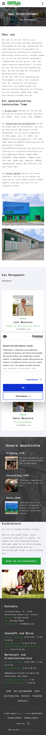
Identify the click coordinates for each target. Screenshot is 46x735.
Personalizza (21, 396)
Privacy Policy (14, 718)
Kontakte (7, 281)
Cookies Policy (31, 718)
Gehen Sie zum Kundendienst (21, 561)
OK (23, 388)
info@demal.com (23, 329)
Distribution (11, 696)
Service (25, 696)
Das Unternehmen (23, 691)
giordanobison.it (29, 730)
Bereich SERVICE (13, 173)
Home (12, 19)
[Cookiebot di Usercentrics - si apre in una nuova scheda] (32, 336)
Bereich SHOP (11, 111)
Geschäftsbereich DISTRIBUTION (20, 124)
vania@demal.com (23, 425)
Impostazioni (32, 379)
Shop (37, 691)
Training (37, 696)
